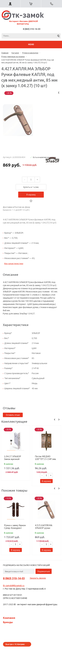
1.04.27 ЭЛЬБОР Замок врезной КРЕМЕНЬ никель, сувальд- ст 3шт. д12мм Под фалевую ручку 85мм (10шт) (15, 457)
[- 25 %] (16, 440)
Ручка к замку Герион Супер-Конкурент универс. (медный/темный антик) (15, 526)
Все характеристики (13, 263)
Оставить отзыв (13, 415)
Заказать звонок (38, 578)
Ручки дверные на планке (13, 56)
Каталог (15, 53)
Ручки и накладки (30, 53)
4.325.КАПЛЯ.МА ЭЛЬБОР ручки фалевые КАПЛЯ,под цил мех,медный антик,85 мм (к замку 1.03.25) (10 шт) (46, 526)
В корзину (31, 194)
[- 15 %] (16, 509)
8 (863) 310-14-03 (31, 29)
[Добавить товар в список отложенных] (31, 201)
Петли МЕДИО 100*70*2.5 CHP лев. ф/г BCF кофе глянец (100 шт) (45, 457)
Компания (9, 618)
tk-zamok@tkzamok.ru (13, 585)
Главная (4, 53)
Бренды (8, 622)
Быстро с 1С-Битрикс (15, 644)
